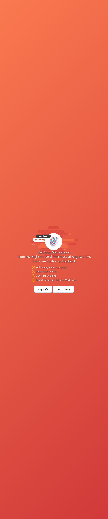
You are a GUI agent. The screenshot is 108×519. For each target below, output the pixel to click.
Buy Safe (43, 289)
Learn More (63, 289)
